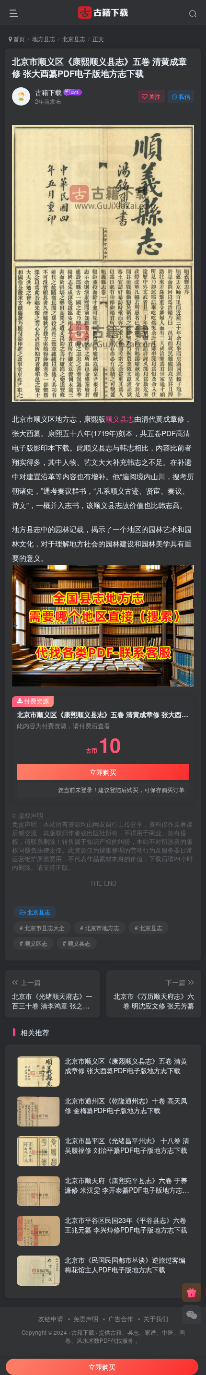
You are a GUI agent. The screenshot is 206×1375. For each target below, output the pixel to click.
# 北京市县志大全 (42, 928)
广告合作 (120, 1318)
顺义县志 (119, 419)
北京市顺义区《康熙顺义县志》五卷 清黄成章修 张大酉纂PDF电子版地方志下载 (99, 67)
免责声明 (85, 1318)
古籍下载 (48, 92)
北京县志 (73, 39)
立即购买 (103, 772)
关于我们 (155, 1318)
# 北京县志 (148, 928)
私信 (184, 96)
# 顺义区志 (33, 943)
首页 (18, 39)
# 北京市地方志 (99, 928)
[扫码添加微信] (191, 1314)
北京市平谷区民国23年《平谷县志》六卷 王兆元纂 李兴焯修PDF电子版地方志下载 (126, 1224)
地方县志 (43, 39)
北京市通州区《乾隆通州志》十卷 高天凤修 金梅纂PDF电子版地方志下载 (126, 1105)
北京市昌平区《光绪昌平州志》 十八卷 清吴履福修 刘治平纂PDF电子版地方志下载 (127, 1145)
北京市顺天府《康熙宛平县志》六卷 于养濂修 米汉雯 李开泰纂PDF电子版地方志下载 (127, 1189)
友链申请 (50, 1318)
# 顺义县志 (77, 943)
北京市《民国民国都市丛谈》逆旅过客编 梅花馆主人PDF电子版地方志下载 (125, 1264)
